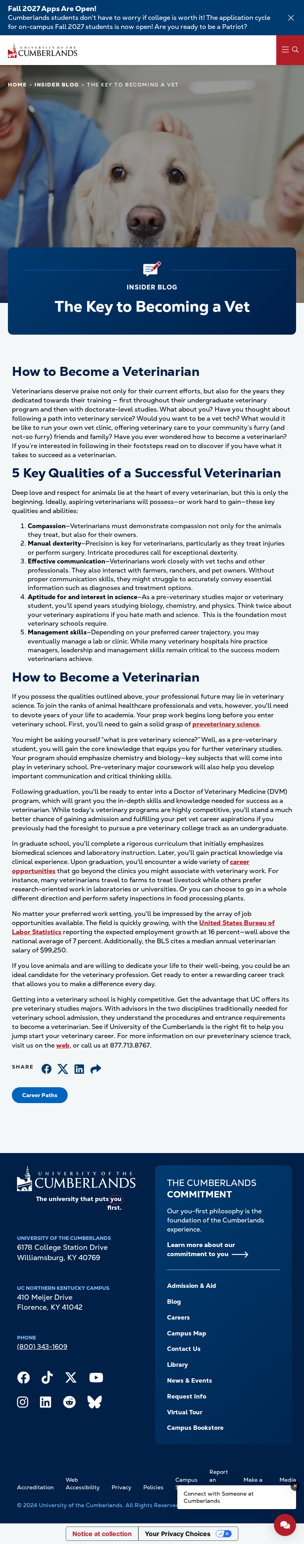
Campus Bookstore (195, 1428)
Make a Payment (255, 1483)
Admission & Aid (191, 1286)
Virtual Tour (184, 1412)
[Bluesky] (94, 1404)
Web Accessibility (83, 1483)
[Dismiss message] (295, 1486)
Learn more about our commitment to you (201, 1249)
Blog (174, 1302)
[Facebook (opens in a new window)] (46, 1070)
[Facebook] (23, 1379)
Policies (153, 1487)
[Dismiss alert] (291, 18)
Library (177, 1365)
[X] (71, 1379)
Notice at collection (102, 1534)
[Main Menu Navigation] (290, 50)
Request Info (186, 1396)
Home (17, 84)
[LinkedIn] (45, 1404)
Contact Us (184, 1349)
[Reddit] (69, 1404)
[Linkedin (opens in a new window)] (79, 1070)
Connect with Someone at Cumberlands (219, 1497)
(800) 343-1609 (42, 1347)
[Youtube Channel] (96, 1379)
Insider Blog (56, 84)
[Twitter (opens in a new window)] (62, 1070)
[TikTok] (47, 1379)
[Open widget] (285, 1525)
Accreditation (35, 1487)
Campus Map (186, 1333)
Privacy (121, 1487)
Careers (178, 1318)
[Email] (95, 1070)
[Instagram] (22, 1404)
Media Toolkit (288, 1483)
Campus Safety (186, 1483)
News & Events (189, 1381)
